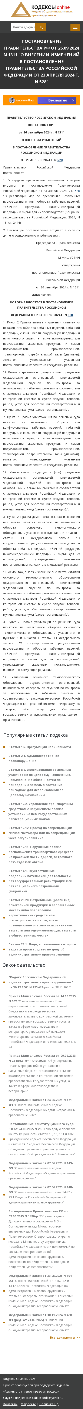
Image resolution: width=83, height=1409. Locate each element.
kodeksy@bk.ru (52, 1398)
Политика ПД (49, 1404)
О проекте (28, 1404)
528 (60, 160)
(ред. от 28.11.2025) (41, 982)
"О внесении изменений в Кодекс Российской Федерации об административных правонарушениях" (42, 1107)
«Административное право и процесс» (31, 1391)
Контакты (10, 1404)
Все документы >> (65, 1337)
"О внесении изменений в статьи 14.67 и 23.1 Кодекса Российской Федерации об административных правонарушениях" (41, 1194)
